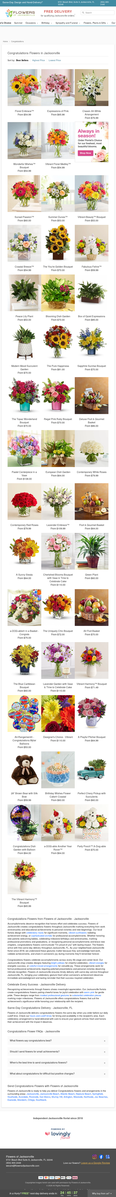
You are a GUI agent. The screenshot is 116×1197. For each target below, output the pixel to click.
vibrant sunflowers (78, 932)
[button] (108, 1184)
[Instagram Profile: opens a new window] (94, 1157)
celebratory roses (35, 932)
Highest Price (38, 60)
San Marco (45, 1096)
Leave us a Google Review (95, 1163)
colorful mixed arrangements (43, 965)
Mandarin (22, 1099)
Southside (12, 1096)
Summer (18, 22)
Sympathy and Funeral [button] (67, 22)
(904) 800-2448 (13, 1162)
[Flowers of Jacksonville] (20, 13)
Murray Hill (57, 1096)
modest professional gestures (54, 995)
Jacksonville (33, 1093)
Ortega (31, 1099)
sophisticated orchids (41, 935)
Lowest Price (55, 60)
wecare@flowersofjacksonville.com (22, 1165)
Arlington (68, 1096)
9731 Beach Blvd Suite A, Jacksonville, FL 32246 (29, 1159)
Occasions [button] (31, 22)
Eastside (12, 1099)
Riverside (33, 1096)
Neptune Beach (83, 1093)
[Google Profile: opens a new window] (108, 1157)
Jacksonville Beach (49, 1093)
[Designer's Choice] (91, 142)
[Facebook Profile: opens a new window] (101, 1157)
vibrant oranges (96, 962)
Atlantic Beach (67, 1093)
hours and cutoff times (41, 1015)
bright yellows (58, 962)
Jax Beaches (101, 1096)
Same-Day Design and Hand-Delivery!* (23, 2)
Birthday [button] (46, 22)
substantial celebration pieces (86, 995)
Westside (78, 1096)
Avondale (23, 1096)
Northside (88, 1096)
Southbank (41, 1099)
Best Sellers (22, 60)
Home (5, 41)
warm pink (89, 992)
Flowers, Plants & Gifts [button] (95, 22)
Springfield (97, 1093)
